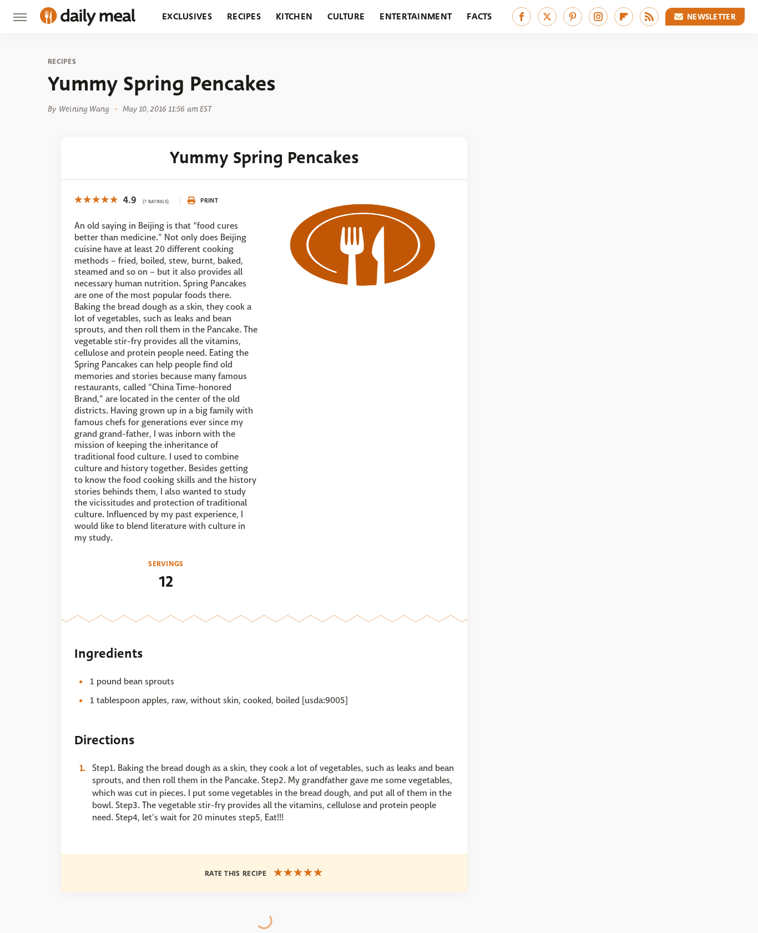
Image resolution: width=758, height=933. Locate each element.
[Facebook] (521, 16)
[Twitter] (547, 16)
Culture (346, 16)
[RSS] (649, 16)
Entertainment (416, 16)
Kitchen (294, 16)
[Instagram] (598, 16)
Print (209, 200)
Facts (479, 16)
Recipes (244, 16)
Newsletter (711, 16)
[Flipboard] (623, 16)
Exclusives (187, 16)
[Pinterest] (572, 16)
